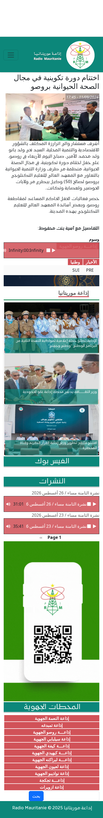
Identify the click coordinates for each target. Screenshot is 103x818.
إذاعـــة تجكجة (51, 780)
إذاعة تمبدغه (52, 725)
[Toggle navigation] (10, 55)
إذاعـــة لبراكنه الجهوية (52, 759)
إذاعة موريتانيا (73, 292)
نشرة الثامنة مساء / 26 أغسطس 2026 (65, 493)
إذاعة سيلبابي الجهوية (52, 739)
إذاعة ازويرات (52, 787)
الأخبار (91, 262)
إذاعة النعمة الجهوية (52, 718)
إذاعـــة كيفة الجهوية (51, 746)
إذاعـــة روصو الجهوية (52, 732)
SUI (75, 270)
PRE (90, 270)
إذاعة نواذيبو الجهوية (52, 773)
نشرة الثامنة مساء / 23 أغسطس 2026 (65, 515)
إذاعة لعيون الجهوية (52, 766)
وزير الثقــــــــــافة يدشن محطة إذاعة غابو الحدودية (60, 392)
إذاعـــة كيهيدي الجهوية (52, 753)
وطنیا (75, 262)
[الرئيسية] (63, 55)
